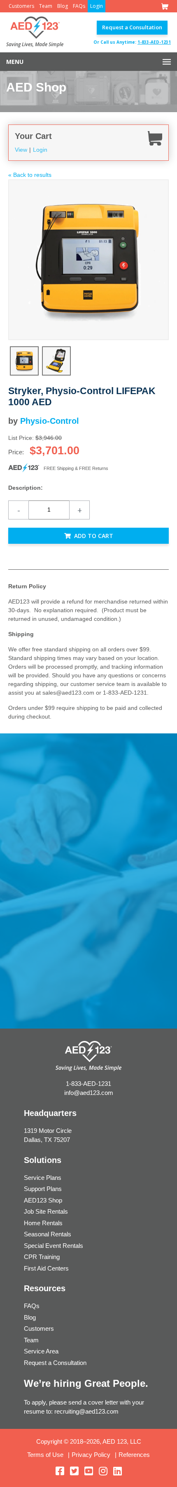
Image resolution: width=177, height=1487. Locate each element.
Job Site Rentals (46, 1211)
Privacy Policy (91, 1454)
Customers (21, 5)
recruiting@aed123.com (86, 1411)
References (134, 1454)
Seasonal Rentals (47, 1234)
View (21, 149)
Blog (62, 5)
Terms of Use (45, 1454)
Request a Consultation (132, 27)
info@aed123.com (88, 1092)
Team (45, 5)
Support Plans (43, 1188)
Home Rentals (43, 1222)
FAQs (79, 5)
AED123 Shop (43, 1200)
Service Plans (42, 1177)
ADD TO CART (93, 536)
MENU (14, 62)
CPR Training (42, 1256)
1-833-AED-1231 (154, 42)
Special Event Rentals (53, 1245)
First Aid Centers (46, 1268)
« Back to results (29, 174)
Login (96, 5)
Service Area (41, 1351)
